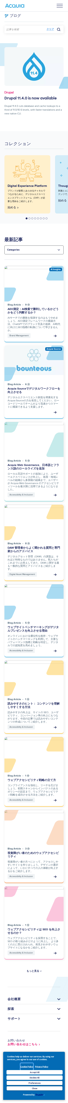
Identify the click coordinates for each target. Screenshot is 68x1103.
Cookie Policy (26, 1066)
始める (12, 207)
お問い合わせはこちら (23, 1044)
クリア (50, 29)
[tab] (27, 218)
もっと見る (33, 971)
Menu (60, 6)
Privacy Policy (41, 1066)
